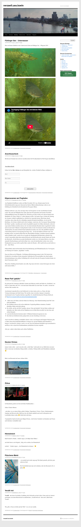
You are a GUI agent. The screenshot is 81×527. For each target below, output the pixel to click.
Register (34, 35)
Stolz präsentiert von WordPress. (68, 518)
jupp (24, 457)
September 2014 (65, 67)
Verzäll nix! (9, 490)
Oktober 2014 (64, 66)
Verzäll (30, 510)
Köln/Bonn (31, 273)
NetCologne (38, 192)
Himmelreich (10, 433)
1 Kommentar (44, 273)
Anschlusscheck (11, 154)
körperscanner (37, 273)
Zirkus (7, 383)
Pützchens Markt (11, 455)
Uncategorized (16, 148)
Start (6, 35)
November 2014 (65, 65)
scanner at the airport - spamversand (68, 55)
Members (29, 35)
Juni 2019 (63, 60)
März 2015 (64, 62)
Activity (16, 35)
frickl (21, 42)
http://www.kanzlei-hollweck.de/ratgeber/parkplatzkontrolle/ (22, 297)
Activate (11, 35)
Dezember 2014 (64, 63)
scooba (24, 200)
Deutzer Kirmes (11, 342)
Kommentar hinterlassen (25, 148)
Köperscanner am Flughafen (16, 198)
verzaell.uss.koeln (13, 5)
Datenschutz (22, 35)
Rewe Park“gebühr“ (13, 278)
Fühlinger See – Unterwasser (16, 40)
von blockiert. (68, 73)
